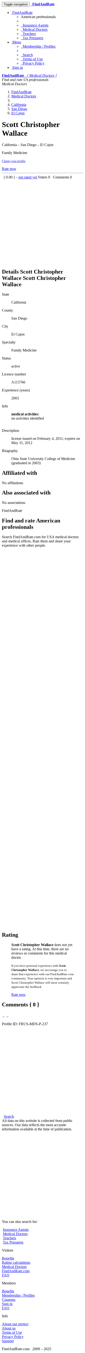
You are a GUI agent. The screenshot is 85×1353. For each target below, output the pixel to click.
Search (27, 55)
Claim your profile (14, 161)
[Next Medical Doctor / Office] (7, 1015)
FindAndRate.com (16, 1271)
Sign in (17, 68)
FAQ (5, 1275)
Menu (16, 42)
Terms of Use (32, 59)
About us (9, 1328)
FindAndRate (22, 13)
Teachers (28, 34)
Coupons (8, 1300)
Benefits (8, 1258)
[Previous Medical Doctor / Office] (3, 1015)
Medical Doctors (34, 29)
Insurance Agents (34, 25)
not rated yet (28, 177)
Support (8, 1341)
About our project (15, 1324)
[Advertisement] (42, 221)
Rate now (9, 169)
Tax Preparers (32, 38)
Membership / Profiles (38, 46)
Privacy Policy (32, 63)
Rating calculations (16, 1262)
